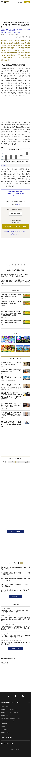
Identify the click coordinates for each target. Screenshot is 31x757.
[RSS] (23, 696)
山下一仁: (15, 30)
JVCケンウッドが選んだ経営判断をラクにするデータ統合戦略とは (15, 585)
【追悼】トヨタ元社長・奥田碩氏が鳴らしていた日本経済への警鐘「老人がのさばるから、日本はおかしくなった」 (15, 281)
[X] (8, 696)
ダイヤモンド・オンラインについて (10, 702)
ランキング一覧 (15, 531)
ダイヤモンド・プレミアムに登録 (15, 226)
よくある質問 (4, 724)
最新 (4, 462)
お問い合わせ (4, 729)
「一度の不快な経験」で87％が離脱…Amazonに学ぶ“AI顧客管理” (15, 573)
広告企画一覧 (4, 663)
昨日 (12, 462)
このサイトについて (6, 706)
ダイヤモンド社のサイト (7, 737)
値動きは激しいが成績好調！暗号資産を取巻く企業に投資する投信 (15, 579)
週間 (19, 462)
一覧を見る (15, 597)
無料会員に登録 (15, 213)
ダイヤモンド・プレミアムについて (9, 709)
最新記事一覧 (15, 649)
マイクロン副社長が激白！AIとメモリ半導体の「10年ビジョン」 (15, 591)
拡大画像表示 (4, 165)
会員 (26, 462)
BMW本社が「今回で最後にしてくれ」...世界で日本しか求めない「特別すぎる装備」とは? (15, 275)
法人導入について (5, 732)
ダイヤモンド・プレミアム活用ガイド (10, 712)
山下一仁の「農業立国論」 (14, 32)
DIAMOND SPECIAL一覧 (8, 659)
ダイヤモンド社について (7, 743)
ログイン (20, 2)
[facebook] (16, 696)
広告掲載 (3, 726)
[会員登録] (27, 2)
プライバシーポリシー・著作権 (8, 721)
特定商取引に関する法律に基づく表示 (10, 718)
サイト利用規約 (5, 715)
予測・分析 (3, 32)
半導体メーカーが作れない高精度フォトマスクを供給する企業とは (15, 568)
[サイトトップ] (6, 2)
